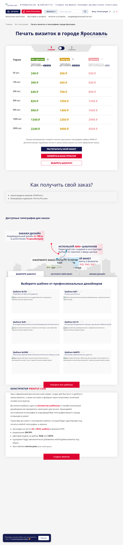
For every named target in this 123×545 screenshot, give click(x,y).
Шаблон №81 (71, 291)
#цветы (30, 355)
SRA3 (38, 429)
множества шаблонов (48, 405)
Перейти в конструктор (61, 156)
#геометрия (69, 324)
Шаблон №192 (20, 291)
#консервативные (19, 324)
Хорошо (43, 538)
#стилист (45, 355)
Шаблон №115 (71, 322)
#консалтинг (54, 324)
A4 (32, 429)
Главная (9, 24)
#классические (31, 324)
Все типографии (21, 24)
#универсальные (43, 324)
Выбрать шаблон (61, 163)
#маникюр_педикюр (20, 355)
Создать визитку (61, 456)
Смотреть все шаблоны (61, 384)
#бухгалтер (105, 324)
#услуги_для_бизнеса (72, 294)
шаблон (46, 429)
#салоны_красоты (85, 355)
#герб (15, 294)
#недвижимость (79, 324)
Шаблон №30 (19, 322)
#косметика (38, 355)
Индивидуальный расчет (80, 17)
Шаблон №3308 (20, 352)
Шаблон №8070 (72, 352)
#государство (33, 294)
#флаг (26, 294)
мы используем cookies (20, 539)
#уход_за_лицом (55, 355)
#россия (20, 294)
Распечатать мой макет (61, 149)
